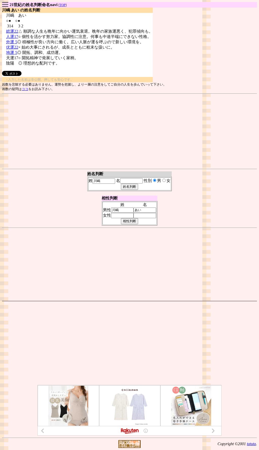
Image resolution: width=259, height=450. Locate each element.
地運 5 (11, 52)
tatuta (251, 444)
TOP (62, 5)
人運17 (12, 36)
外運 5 (11, 42)
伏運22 (12, 47)
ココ (25, 89)
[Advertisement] (129, 131)
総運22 (12, 31)
